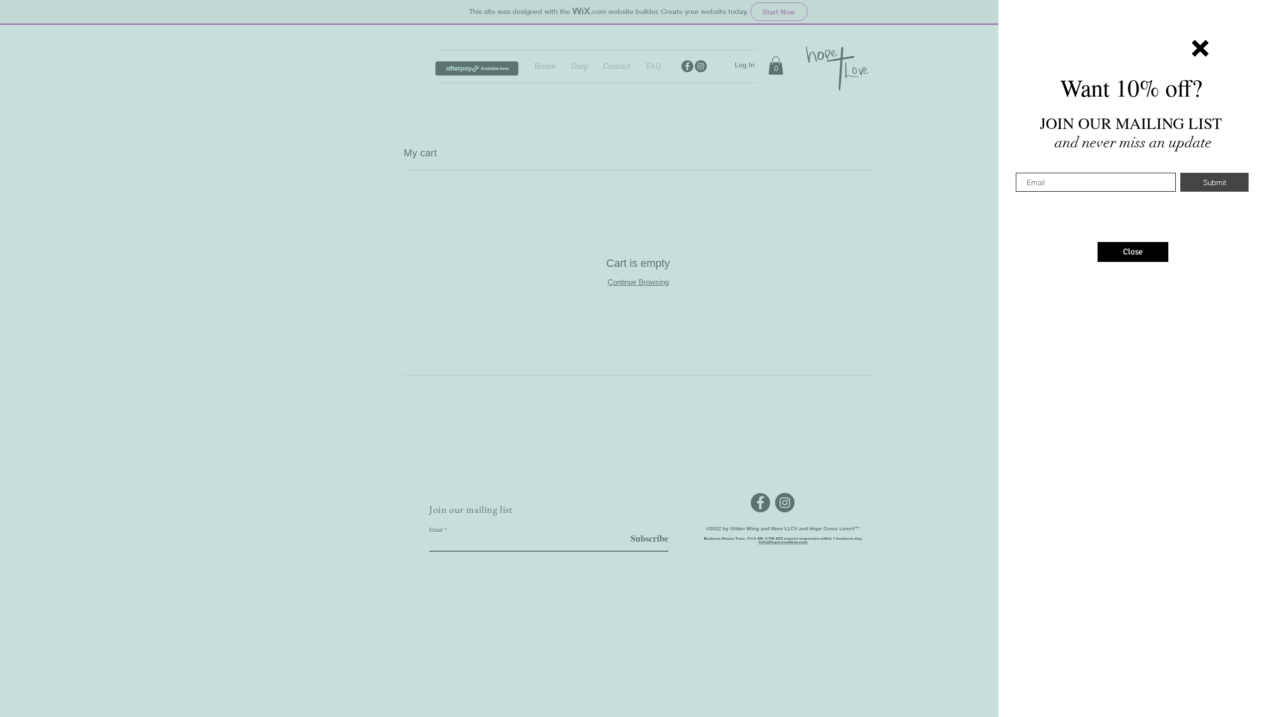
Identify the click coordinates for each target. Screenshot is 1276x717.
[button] (1200, 48)
